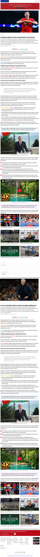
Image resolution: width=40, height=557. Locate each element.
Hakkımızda (9, 555)
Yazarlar (26, 540)
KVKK (22, 555)
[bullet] (15, 274)
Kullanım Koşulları (26, 555)
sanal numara (9, 543)
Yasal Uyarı (31, 555)
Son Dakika (9, 542)
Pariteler (21, 543)
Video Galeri (27, 539)
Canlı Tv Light (3, 540)
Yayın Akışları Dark (10, 539)
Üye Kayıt (2, 546)
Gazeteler (26, 542)
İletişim (12, 555)
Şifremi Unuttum (3, 548)
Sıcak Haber (27, 543)
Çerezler (20, 555)
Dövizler (21, 539)
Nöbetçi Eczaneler (10, 540)
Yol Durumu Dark (3, 539)
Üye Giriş (2, 545)
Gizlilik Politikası (16, 555)
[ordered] (14, 274)
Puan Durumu (15, 540)
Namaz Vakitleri (16, 539)
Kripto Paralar (22, 542)
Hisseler (21, 540)
